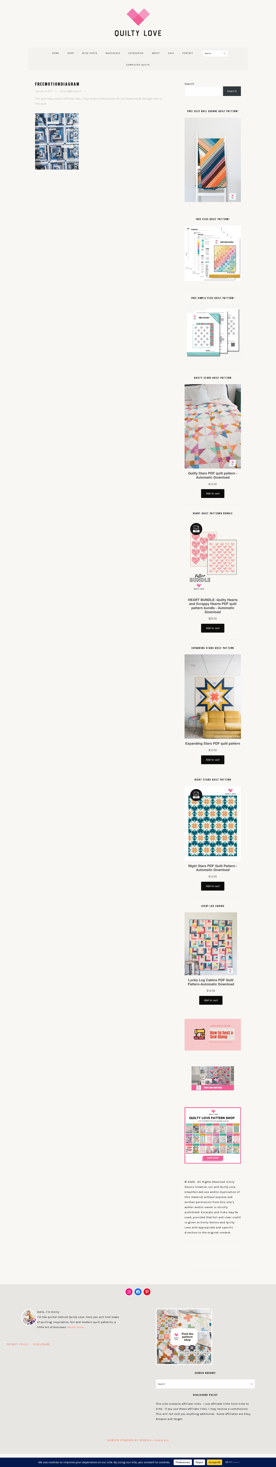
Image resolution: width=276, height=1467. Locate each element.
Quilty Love (138, 22)
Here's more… (76, 1327)
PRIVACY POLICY (18, 1344)
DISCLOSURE (41, 1344)
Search (189, 83)
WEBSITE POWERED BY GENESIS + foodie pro (138, 1440)
